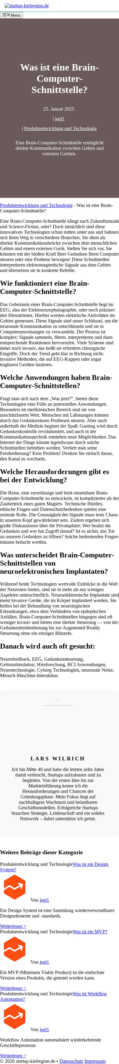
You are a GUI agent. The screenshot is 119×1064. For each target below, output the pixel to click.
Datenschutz (71, 1061)
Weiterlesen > (13, 926)
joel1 (59, 118)
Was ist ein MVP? (90, 931)
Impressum (95, 1061)
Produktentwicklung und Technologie (60, 128)
